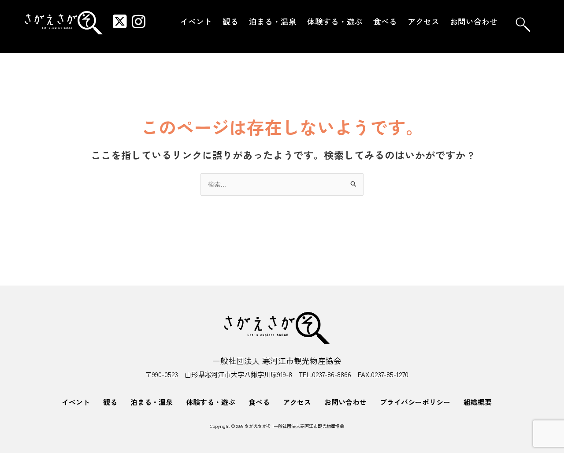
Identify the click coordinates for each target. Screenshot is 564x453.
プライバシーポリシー (415, 402)
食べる (385, 21)
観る (230, 21)
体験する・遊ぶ (335, 21)
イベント (196, 21)
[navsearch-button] (523, 25)
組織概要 (478, 402)
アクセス (423, 21)
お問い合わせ (473, 21)
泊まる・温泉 (273, 21)
